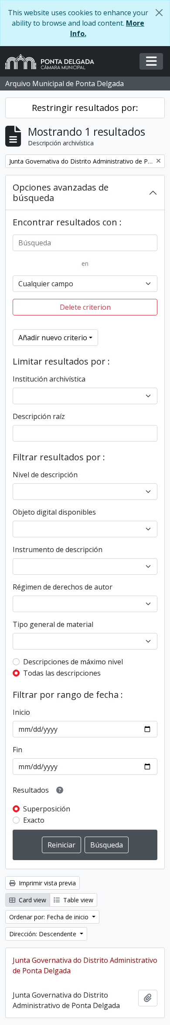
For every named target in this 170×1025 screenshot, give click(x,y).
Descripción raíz (39, 416)
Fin (17, 749)
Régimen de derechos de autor (62, 587)
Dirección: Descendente (43, 934)
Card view (31, 900)
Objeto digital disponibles (54, 512)
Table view (77, 900)
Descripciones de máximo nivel (73, 662)
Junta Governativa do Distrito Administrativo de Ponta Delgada (85, 965)
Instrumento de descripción (57, 549)
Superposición (46, 809)
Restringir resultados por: (85, 108)
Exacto (33, 820)
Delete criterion (85, 307)
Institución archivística (49, 379)
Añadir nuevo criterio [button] (52, 337)
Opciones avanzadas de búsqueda (61, 192)
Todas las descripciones (62, 673)
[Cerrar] (159, 12)
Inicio (21, 712)
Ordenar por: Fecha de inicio (49, 917)
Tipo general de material (53, 624)
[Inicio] (53, 61)
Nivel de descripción (45, 474)
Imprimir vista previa (46, 883)
